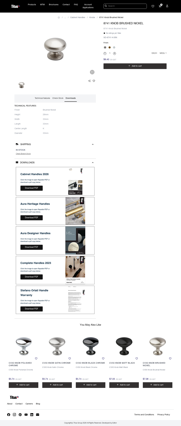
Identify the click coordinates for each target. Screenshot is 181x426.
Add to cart (135, 65)
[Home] (16, 6)
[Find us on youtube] (26, 415)
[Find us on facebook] (9, 415)
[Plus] (114, 53)
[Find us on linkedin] (32, 415)
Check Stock (57, 98)
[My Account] (168, 6)
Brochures (53, 5)
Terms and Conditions (144, 415)
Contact (66, 5)
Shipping (25, 145)
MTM (42, 5)
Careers (29, 404)
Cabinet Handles (77, 18)
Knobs (92, 18)
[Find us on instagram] (14, 415)
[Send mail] (38, 415)
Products (32, 5)
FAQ (76, 5)
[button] (153, 6)
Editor (114, 423)
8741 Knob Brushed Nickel (111, 18)
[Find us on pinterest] (20, 415)
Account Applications (88, 6)
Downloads (71, 98)
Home (59, 17)
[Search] (106, 6)
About (9, 404)
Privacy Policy (163, 415)
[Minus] (105, 53)
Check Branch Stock (23, 154)
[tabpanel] (55, 49)
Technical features (42, 98)
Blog (38, 404)
